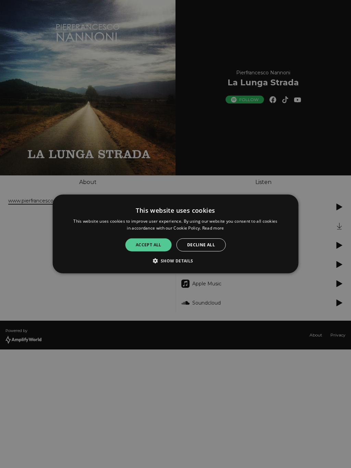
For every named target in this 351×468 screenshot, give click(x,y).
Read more (213, 228)
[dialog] (176, 234)
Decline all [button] (201, 245)
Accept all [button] (148, 245)
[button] (175, 261)
